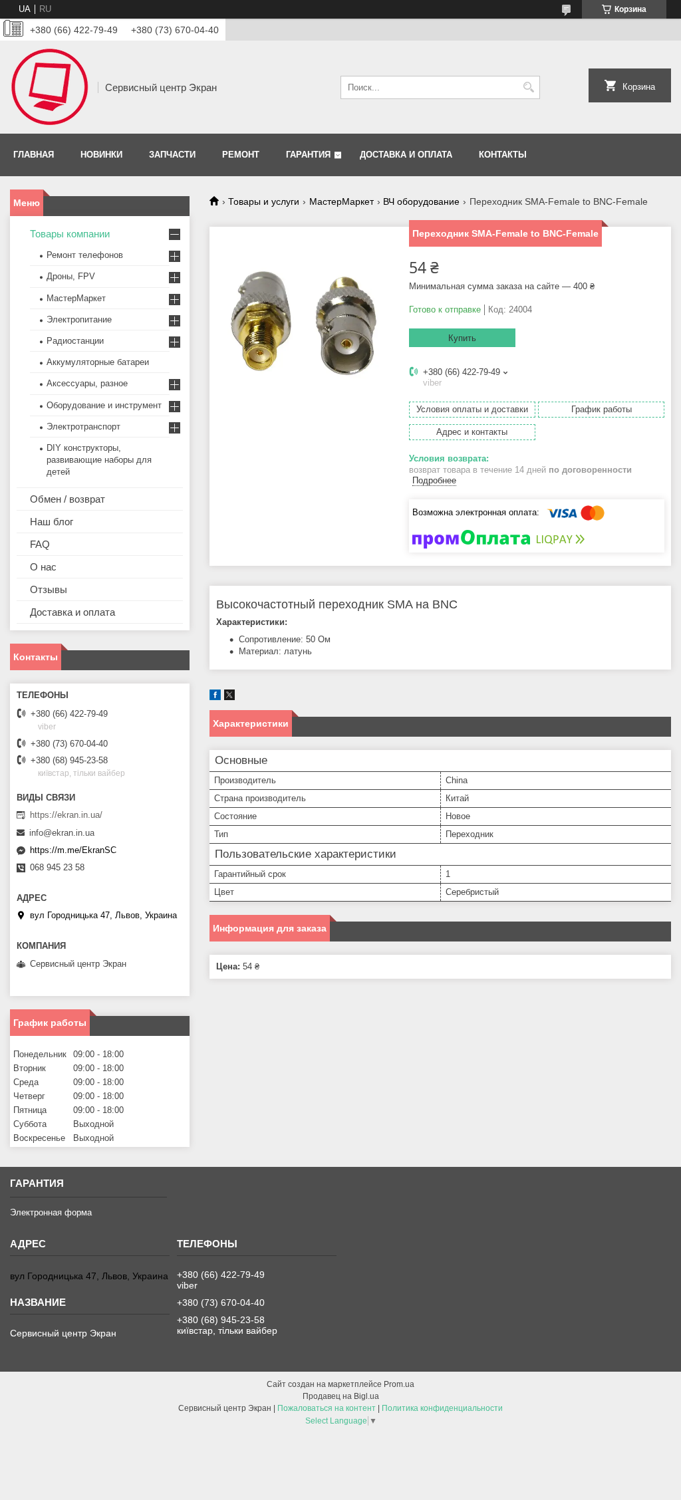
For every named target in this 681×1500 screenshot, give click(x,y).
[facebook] (215, 697)
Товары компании (70, 233)
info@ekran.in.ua (61, 833)
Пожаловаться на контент (326, 1408)
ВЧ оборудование (421, 201)
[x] (229, 697)
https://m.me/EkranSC (73, 850)
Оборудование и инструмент (104, 405)
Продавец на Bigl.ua (341, 1396)
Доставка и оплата (406, 155)
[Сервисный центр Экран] (49, 87)
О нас (43, 566)
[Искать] (528, 87)
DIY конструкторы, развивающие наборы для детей (99, 460)
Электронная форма (51, 1212)
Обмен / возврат (67, 499)
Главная (33, 155)
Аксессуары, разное (87, 383)
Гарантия (308, 155)
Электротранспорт (83, 427)
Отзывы (48, 589)
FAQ (40, 544)
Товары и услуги (263, 201)
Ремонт (240, 155)
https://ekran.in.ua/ (66, 815)
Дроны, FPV (71, 276)
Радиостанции (75, 341)
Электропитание (79, 319)
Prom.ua (399, 1384)
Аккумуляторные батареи (98, 362)
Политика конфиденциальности (442, 1408)
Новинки (101, 155)
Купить (462, 338)
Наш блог (51, 521)
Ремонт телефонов (85, 255)
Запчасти (172, 155)
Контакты (503, 155)
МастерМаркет (341, 201)
